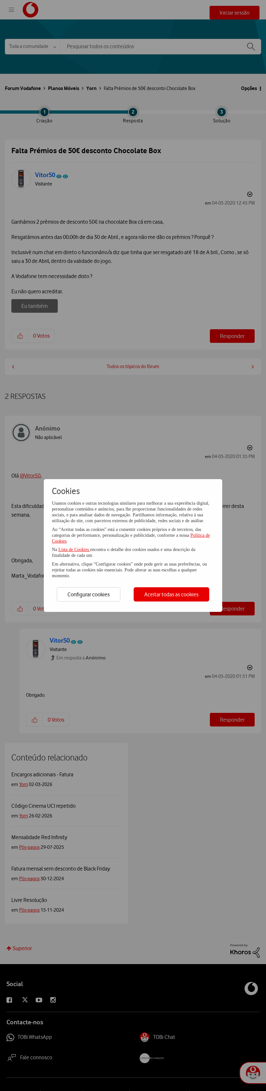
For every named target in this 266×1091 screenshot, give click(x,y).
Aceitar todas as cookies (171, 594)
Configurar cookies (88, 594)
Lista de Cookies (74, 549)
